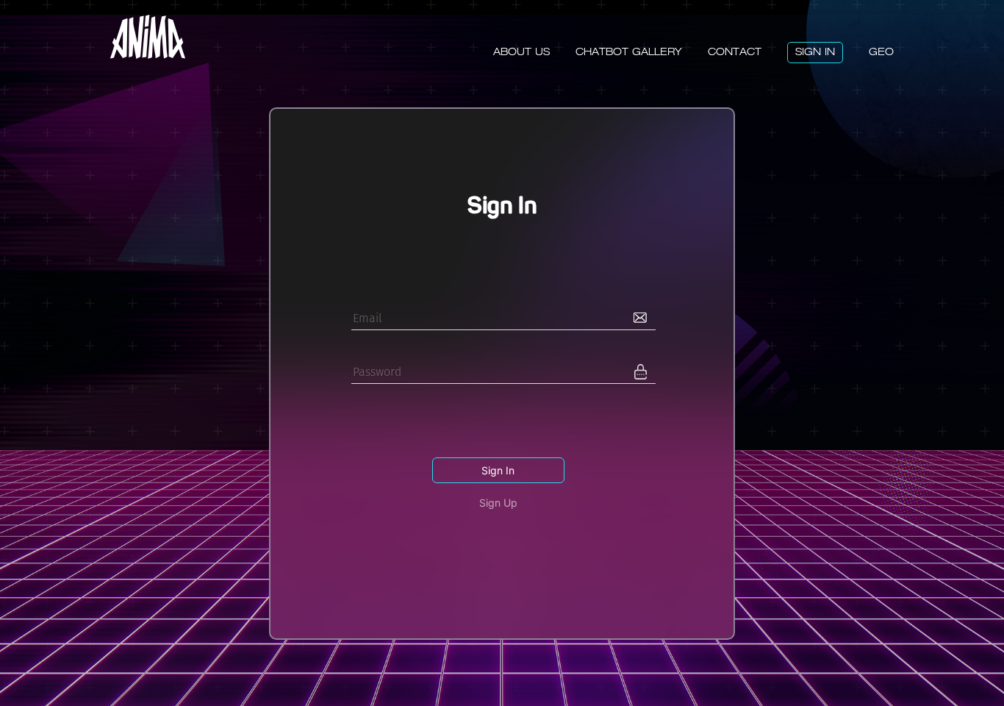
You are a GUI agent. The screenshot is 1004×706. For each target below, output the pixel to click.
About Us (521, 52)
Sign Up (498, 502)
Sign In (815, 52)
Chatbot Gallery (628, 52)
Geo (881, 52)
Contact (734, 52)
